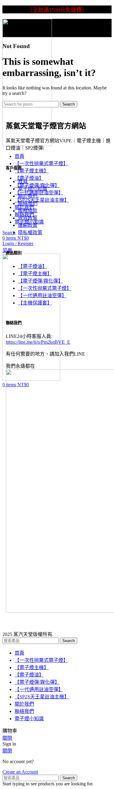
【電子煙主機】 (35, 273)
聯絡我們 (27, 203)
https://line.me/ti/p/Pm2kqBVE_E (38, 342)
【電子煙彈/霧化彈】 (40, 280)
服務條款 (27, 210)
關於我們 (27, 196)
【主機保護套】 (35, 302)
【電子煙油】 (32, 266)
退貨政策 (27, 218)
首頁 (23, 181)
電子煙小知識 (32, 188)
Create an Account (20, 771)
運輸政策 (27, 225)
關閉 (7, 738)
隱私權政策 (30, 232)
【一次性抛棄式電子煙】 (44, 288)
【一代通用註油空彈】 (42, 295)
